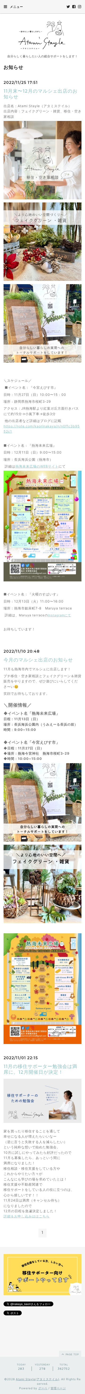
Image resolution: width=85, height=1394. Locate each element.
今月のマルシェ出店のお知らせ (38, 660)
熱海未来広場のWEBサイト (37, 466)
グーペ (42, 1388)
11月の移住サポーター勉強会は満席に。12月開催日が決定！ (40, 1069)
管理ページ (58, 1388)
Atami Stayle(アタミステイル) (37, 1379)
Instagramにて (59, 615)
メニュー (16, 7)
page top (72, 1354)
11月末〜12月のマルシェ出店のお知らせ (40, 94)
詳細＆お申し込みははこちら (27, 1216)
